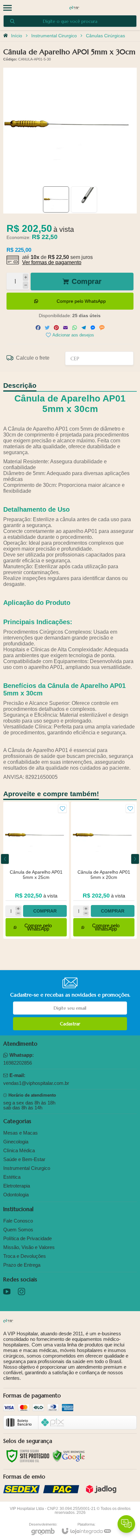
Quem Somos (18, 1229)
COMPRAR (45, 911)
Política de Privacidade (27, 1238)
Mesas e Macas (20, 1133)
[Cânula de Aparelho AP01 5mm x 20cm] (103, 870)
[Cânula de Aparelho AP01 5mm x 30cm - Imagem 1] (56, 199)
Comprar (87, 281)
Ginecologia (15, 1141)
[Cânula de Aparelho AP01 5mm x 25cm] (36, 870)
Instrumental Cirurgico (54, 35)
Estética (12, 1177)
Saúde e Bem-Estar (24, 1159)
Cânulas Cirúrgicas (105, 35)
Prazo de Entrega (21, 1265)
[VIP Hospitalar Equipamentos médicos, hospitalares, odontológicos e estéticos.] (74, 8)
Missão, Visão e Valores (29, 1247)
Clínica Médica (19, 1150)
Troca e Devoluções (24, 1256)
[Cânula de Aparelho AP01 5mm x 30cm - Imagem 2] (84, 199)
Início (16, 35)
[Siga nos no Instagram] (21, 1291)
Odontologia (16, 1194)
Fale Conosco (18, 1220)
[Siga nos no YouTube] (6, 1291)
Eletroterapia (16, 1186)
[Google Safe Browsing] (68, 1455)
